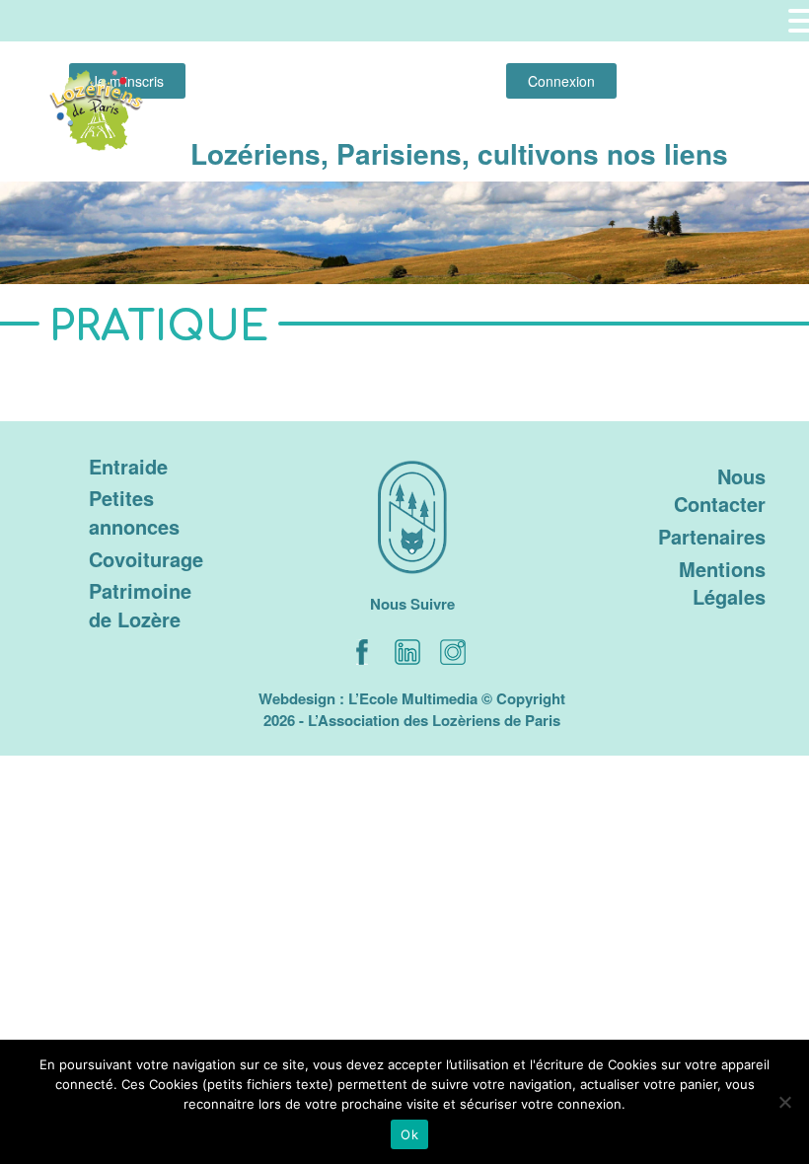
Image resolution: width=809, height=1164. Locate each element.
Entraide (128, 466)
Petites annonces (134, 512)
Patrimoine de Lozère (140, 604)
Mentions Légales (722, 583)
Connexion (561, 81)
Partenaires (712, 536)
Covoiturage (146, 559)
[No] (784, 1102)
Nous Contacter (720, 490)
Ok (409, 1134)
